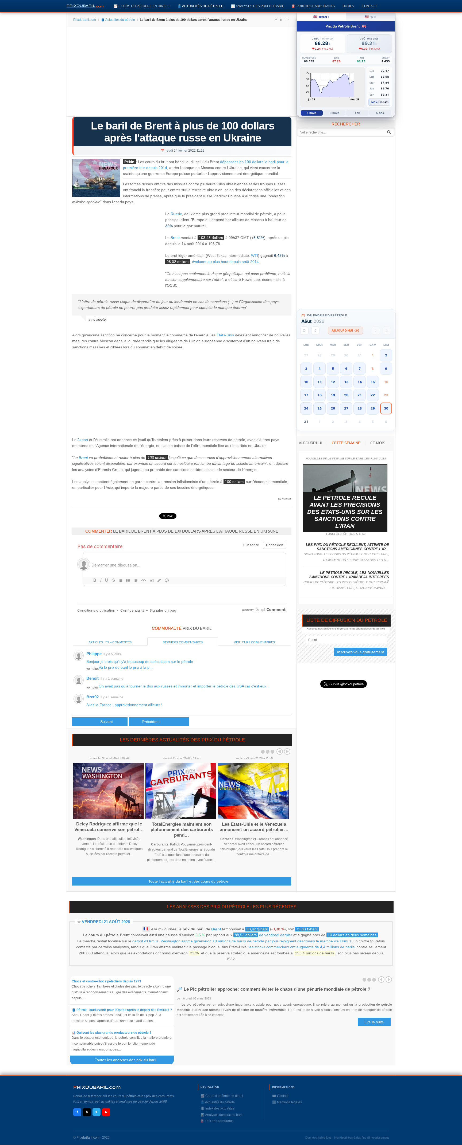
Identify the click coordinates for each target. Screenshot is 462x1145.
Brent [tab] (321, 17)
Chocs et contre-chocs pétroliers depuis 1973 (106, 981)
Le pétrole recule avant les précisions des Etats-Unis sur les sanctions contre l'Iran (345, 511)
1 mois (311, 113)
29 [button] (373, 408)
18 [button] (319, 395)
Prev (279, 751)
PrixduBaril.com (87, 1137)
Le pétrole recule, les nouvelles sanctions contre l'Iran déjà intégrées (349, 575)
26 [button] (333, 408)
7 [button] (360, 369)
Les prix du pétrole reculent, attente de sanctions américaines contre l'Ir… (347, 547)
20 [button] (346, 395)
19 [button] (333, 395)
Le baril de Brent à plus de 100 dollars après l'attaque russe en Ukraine (182, 132)
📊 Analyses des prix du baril (257, 6)
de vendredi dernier (263, 935)
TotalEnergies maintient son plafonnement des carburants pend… (182, 830)
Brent (175, 237)
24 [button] (306, 408)
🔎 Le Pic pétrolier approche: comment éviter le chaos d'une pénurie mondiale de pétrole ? (273, 989)
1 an (357, 113)
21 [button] (359, 395)
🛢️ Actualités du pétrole (200, 6)
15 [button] (373, 382)
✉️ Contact (280, 1096)
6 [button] (346, 369)
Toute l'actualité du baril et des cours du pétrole (188, 881)
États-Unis (225, 335)
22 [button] (373, 395)
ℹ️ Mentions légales (287, 1102)
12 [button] (333, 382)
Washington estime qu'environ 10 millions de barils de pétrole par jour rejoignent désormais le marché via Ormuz (256, 941)
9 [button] (386, 369)
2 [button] (386, 355)
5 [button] (333, 369)
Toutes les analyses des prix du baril (129, 1060)
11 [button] (319, 382)
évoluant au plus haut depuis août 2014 (225, 261)
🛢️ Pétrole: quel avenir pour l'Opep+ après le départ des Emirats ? (122, 1010)
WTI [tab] (370, 17)
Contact (369, 6)
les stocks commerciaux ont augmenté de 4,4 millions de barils (302, 947)
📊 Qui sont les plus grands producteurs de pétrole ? (112, 1032)
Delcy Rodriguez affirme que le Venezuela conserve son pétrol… (109, 826)
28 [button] (359, 408)
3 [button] (306, 369)
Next (287, 751)
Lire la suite (374, 1022)
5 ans (380, 113)
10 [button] (306, 382)
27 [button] (346, 408)
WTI (254, 255)
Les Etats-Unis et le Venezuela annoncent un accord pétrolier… (254, 827)
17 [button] (306, 395)
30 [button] (386, 408)
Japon (83, 440)
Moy (374, 102)
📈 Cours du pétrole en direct (142, 6)
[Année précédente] (304, 330)
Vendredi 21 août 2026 (106, 921)
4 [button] (319, 369)
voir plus (92, 669)
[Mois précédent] (315, 330)
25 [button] (319, 408)
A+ (275, 20)
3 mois (335, 113)
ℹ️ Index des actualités (217, 1108)
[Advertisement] (181, 73)
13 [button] (346, 382)
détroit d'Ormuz (145, 941)
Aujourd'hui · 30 (345, 330)
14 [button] (359, 382)
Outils (348, 6)
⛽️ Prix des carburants (313, 6)
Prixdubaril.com (84, 20)
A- (287, 20)
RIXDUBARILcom (97, 1087)
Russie (176, 214)
